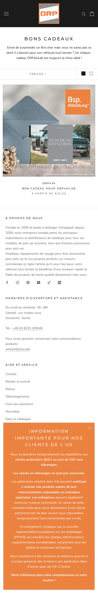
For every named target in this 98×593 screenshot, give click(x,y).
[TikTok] (49, 282)
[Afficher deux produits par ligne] (91, 73)
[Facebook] (7, 282)
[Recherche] (84, 14)
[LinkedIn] (59, 282)
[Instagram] (17, 282)
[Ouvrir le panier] (92, 13)
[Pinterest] (28, 282)
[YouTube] (38, 282)
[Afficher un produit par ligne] (83, 73)
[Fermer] (89, 427)
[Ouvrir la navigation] (6, 13)
